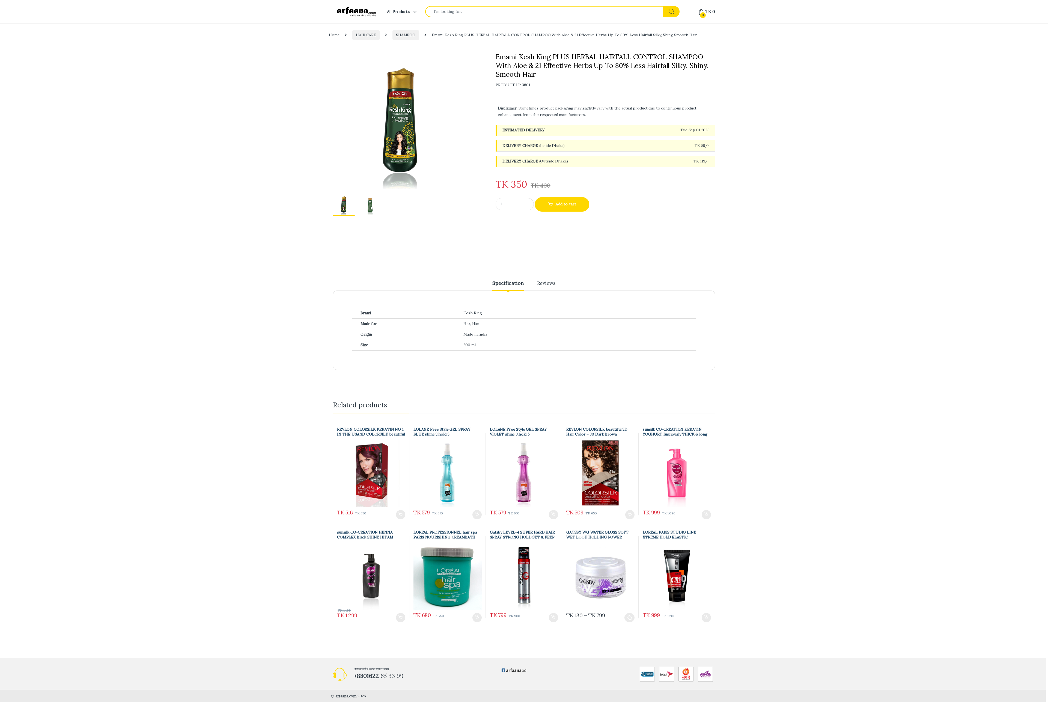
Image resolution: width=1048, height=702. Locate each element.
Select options (628, 617)
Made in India (475, 334)
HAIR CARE (366, 34)
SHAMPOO (405, 34)
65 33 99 (379, 676)
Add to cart (566, 204)
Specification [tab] (507, 283)
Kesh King (472, 312)
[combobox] (544, 11)
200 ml (469, 344)
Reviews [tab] (546, 283)
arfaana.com (345, 696)
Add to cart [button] (400, 514)
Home (334, 34)
